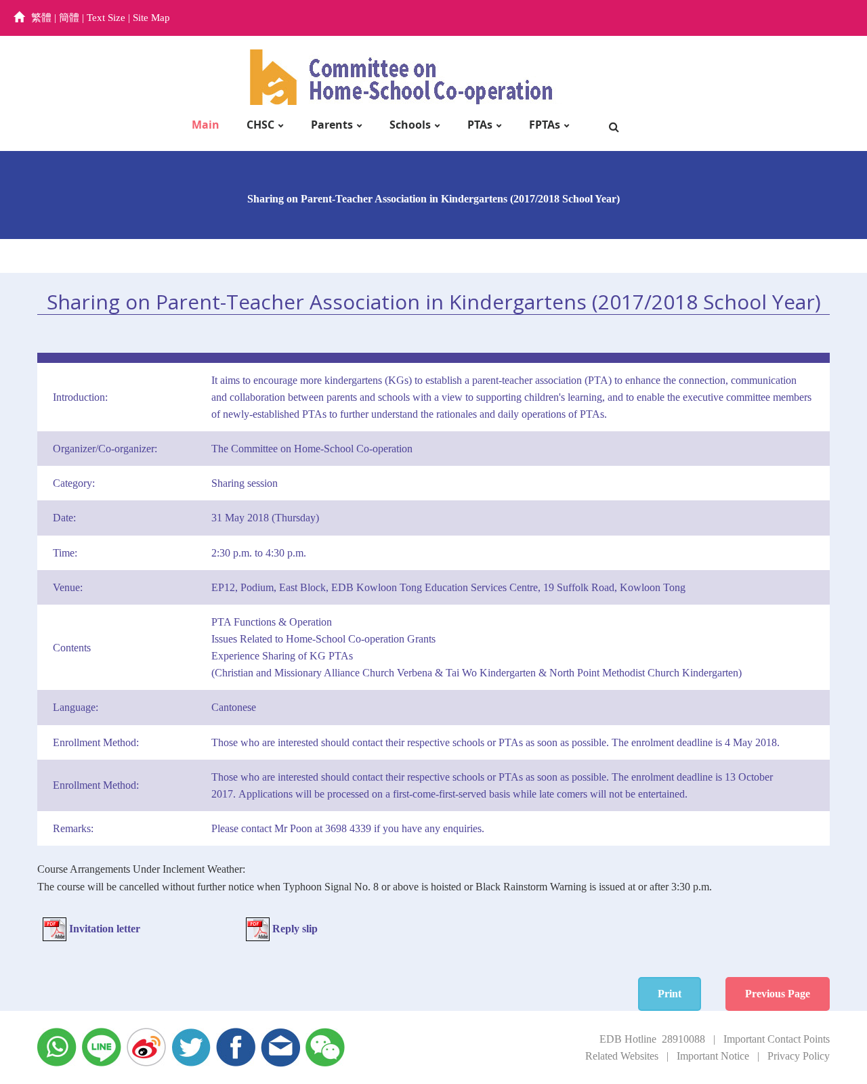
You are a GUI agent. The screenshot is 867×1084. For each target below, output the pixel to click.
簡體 (69, 17)
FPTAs (544, 124)
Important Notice (713, 1056)
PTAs (479, 124)
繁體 (41, 17)
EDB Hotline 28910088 (652, 1039)
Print (669, 993)
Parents (332, 124)
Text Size (106, 17)
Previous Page (777, 993)
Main (205, 124)
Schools (410, 124)
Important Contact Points (776, 1039)
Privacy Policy (798, 1056)
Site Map (151, 17)
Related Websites (621, 1056)
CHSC (260, 124)
